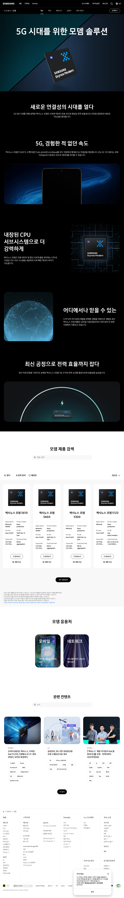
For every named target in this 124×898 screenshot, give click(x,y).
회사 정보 (106, 823)
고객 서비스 (26, 828)
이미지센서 (6, 842)
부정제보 (106, 869)
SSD (4, 828)
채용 (105, 851)
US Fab (65, 844)
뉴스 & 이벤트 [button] (85, 4)
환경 (85, 869)
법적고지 (50, 886)
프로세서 (7, 10)
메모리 (107, 772)
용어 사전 (25, 841)
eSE (110, 763)
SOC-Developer (48, 841)
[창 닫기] (108, 874)
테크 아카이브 (67, 841)
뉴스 (85, 823)
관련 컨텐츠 (80, 10)
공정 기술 (66, 825)
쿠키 (57, 886)
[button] (23, 885)
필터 (8, 475)
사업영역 (106, 828)
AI (96, 763)
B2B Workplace (48, 838)
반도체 (107, 776)
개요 (41, 10)
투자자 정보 (107, 836)
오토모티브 (6, 865)
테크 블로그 (87, 828)
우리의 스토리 (107, 826)
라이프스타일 (6, 873)
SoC (11, 776)
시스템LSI (12, 763)
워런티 (25, 860)
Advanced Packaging (70, 828)
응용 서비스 (66, 839)
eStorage (6, 831)
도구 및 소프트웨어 (28, 852)
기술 (51, 769)
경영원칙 (106, 866)
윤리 (105, 839)
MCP (4, 836)
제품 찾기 (59, 10)
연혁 (105, 834)
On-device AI (13, 767)
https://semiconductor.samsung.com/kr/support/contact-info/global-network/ (29, 602)
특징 (49, 10)
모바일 (64, 765)
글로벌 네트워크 (47, 834)
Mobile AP (13, 772)
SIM (103, 763)
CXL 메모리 (6, 834)
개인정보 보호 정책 (90, 883)
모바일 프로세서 (24, 772)
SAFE (65, 831)
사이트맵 (70, 886)
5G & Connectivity (61, 769)
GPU (108, 767)
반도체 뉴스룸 (107, 842)
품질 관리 (25, 826)
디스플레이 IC (7, 844)
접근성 (63, 886)
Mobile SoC (20, 776)
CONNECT (66, 847)
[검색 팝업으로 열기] (111, 4)
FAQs (24, 857)
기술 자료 (25, 839)
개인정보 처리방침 (40, 886)
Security (98, 772)
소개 (64, 823)
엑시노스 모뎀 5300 (61, 760)
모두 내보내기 (63, 580)
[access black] (4, 885)
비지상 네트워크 (54, 765)
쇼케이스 (115, 10)
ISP (90, 763)
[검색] (35, 457)
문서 (24, 855)
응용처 (69, 10)
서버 (4, 863)
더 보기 (62, 792)
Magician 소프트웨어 (29, 863)
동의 (92, 892)
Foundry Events (68, 834)
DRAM (5, 826)
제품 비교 (18, 562)
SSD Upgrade (27, 865)
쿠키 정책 (99, 883)
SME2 (23, 767)
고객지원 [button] (26, 4)
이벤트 (85, 825)
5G (50, 760)
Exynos (22, 763)
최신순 (114, 475)
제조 (64, 836)
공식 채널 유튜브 (111, 885)
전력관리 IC (6, 850)
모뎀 (72, 765)
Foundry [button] (35, 4)
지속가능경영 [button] (96, 4)
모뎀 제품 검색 (62, 449)
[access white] (8, 885)
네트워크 (91, 776)
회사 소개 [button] (105, 4)
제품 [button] (20, 4)
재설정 (34, 475)
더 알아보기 (16, 556)
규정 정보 (25, 831)
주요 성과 (86, 866)
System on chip (14, 780)
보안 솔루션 (6, 847)
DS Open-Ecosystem (49, 826)
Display (5, 852)
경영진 (105, 831)
